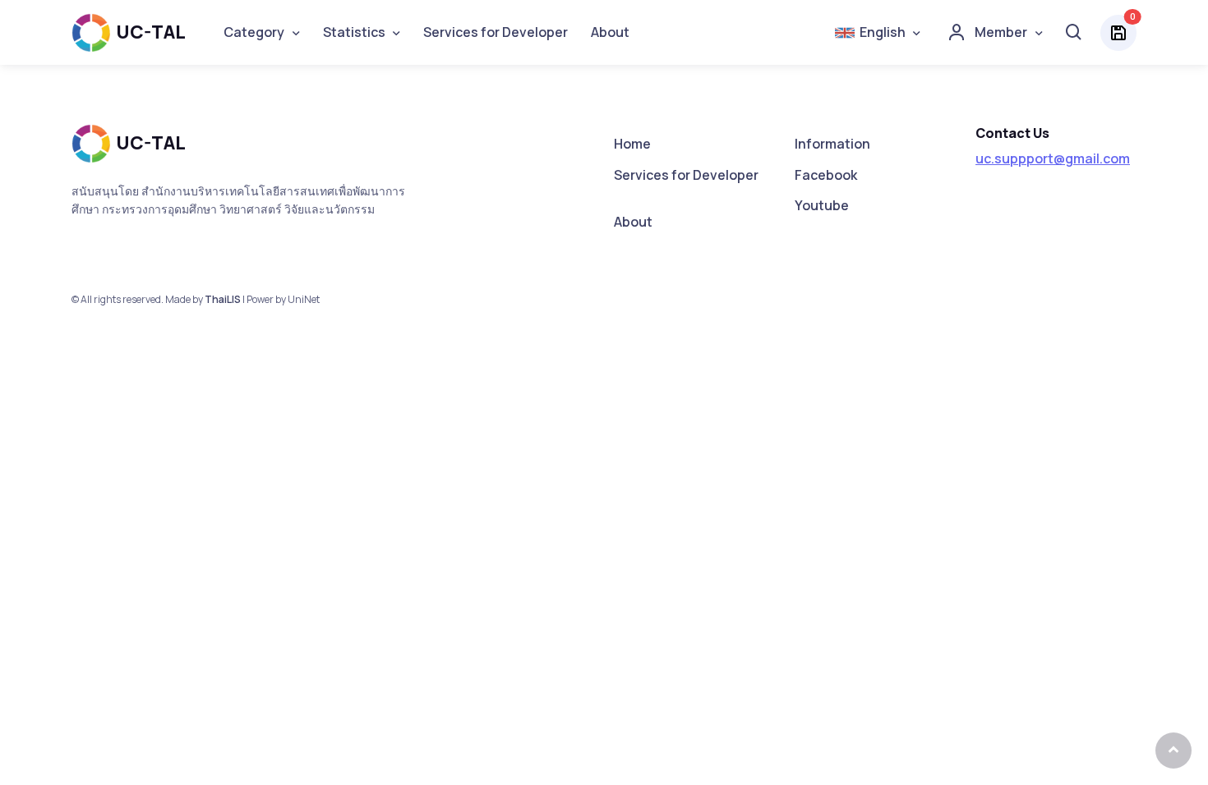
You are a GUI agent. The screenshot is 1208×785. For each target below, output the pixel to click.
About (610, 32)
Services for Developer (495, 32)
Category (254, 32)
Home (632, 144)
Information (832, 144)
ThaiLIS (223, 299)
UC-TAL (151, 32)
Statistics (354, 32)
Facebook (826, 175)
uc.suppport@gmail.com (1052, 158)
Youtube (822, 205)
